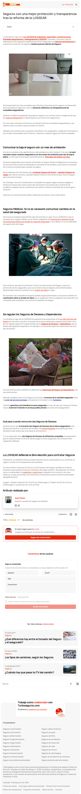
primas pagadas (48, 428)
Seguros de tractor (49, 750)
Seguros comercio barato (13, 757)
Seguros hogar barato (12, 743)
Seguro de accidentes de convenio (55, 757)
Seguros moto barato (12, 732)
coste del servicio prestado (16, 400)
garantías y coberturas (32, 472)
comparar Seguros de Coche (44, 172)
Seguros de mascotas (50, 743)
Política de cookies (10, 786)
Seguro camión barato (12, 736)
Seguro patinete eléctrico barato (54, 760)
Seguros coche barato (12, 729)
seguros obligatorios (14, 118)
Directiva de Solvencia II (65, 42)
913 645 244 (69, 4)
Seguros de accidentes (50, 739)
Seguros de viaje (48, 746)
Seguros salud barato (11, 746)
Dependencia (65, 324)
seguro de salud (41, 290)
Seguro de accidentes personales (16, 760)
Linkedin (16, 505)
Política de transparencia (12, 790)
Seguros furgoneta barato (13, 739)
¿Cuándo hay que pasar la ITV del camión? (29, 672)
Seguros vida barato (11, 750)
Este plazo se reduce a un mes (57, 157)
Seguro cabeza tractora (51, 729)
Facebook (71, 514)
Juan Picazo (20, 498)
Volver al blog (9, 514)
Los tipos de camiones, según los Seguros (29, 657)
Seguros (8, 635)
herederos (57, 400)
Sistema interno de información (58, 786)
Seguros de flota (48, 736)
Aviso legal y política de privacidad (31, 786)
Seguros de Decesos (49, 324)
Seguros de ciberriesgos (51, 753)
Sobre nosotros (47, 790)
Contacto (58, 790)
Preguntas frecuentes (32, 790)
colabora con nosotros (38, 709)
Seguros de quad (48, 732)
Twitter (19, 505)
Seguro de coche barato (40, 537)
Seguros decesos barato (13, 753)
